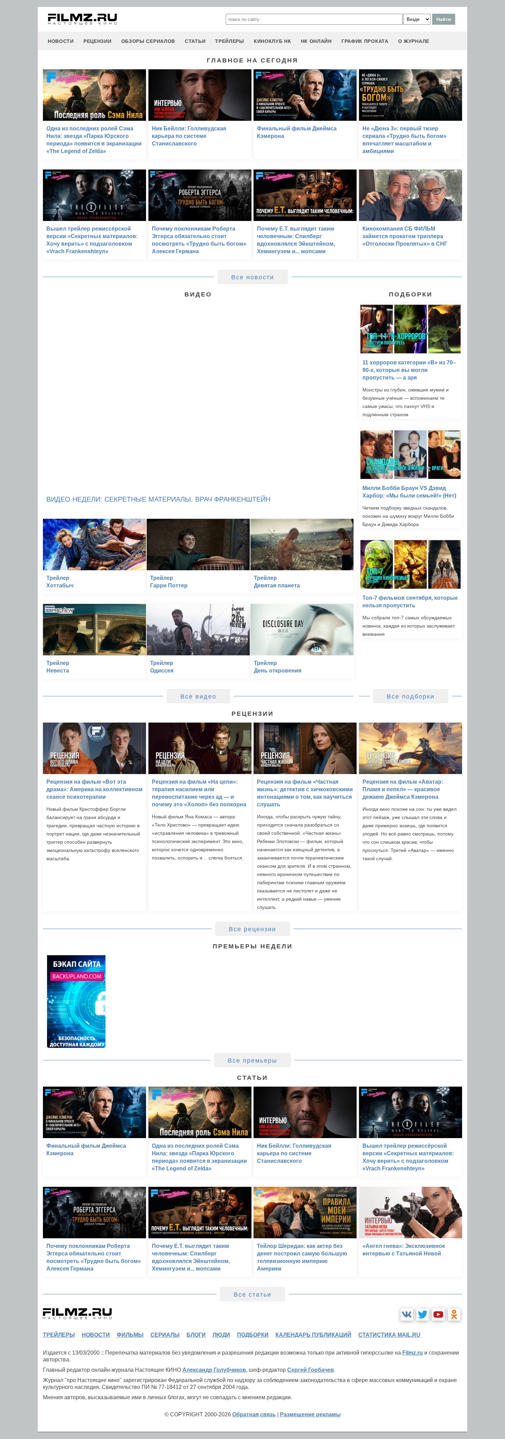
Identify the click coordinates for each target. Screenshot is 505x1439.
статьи (195, 41)
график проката (365, 41)
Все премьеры (252, 1060)
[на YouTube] (438, 1314)
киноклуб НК (272, 41)
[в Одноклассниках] (454, 1314)
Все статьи (252, 1294)
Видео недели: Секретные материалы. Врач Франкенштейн (158, 499)
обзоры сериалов (148, 41)
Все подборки (411, 696)
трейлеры (229, 41)
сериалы (165, 1335)
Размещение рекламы (310, 1414)
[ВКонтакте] (407, 1314)
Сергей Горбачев (310, 1370)
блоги (196, 1335)
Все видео (198, 696)
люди (221, 1335)
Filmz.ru (412, 1353)
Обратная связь (254, 1414)
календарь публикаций (313, 1335)
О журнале (413, 41)
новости (61, 41)
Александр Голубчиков (214, 1370)
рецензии (97, 41)
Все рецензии (252, 929)
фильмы (130, 1335)
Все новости (252, 277)
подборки (253, 1335)
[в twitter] (422, 1314)
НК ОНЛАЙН (316, 41)
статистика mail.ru (389, 1335)
